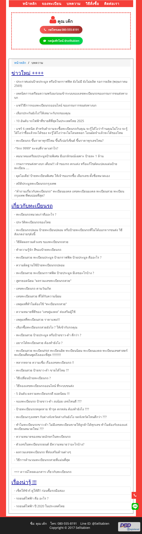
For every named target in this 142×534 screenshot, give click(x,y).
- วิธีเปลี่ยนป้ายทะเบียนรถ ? (32, 378)
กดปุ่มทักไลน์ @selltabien (63, 41)
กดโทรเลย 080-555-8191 (63, 30)
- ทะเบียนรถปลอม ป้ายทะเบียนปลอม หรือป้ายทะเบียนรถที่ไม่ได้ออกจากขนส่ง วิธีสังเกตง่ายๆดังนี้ (68, 232)
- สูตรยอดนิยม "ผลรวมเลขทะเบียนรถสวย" (42, 281)
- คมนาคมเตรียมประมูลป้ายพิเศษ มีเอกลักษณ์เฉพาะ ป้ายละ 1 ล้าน (59, 156)
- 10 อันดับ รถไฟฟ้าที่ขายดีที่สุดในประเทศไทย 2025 (49, 121)
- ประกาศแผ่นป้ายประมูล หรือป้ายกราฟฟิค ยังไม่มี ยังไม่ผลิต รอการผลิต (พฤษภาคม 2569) (70, 83)
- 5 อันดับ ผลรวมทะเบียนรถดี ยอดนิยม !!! (42, 393)
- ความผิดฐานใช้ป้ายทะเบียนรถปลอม (39, 265)
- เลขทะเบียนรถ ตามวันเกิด (32, 288)
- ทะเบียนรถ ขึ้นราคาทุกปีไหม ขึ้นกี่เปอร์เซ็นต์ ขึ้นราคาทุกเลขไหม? (59, 140)
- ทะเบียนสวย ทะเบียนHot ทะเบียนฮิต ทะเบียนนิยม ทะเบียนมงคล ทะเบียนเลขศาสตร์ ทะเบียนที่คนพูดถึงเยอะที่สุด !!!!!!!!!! (71, 352)
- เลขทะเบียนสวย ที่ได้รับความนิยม (37, 296)
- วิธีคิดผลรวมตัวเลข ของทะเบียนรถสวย (41, 242)
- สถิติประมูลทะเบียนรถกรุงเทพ (35, 183)
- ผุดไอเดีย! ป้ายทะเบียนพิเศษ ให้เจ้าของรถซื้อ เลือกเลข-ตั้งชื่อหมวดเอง (62, 176)
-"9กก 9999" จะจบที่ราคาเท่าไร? (36, 148)
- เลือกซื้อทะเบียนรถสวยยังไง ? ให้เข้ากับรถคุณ (45, 327)
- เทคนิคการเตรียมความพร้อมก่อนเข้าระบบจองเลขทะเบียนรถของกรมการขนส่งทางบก (70, 95)
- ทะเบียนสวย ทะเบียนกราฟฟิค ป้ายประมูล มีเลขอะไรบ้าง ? (54, 273)
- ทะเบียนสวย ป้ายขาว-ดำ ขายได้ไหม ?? (41, 370)
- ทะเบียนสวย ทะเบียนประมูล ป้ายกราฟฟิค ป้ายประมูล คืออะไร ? (57, 257)
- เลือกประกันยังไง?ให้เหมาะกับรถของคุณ (42, 113)
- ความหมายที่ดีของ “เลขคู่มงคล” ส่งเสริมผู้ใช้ (45, 312)
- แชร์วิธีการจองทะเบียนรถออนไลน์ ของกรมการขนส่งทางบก (55, 105)
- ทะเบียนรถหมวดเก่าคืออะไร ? (35, 214)
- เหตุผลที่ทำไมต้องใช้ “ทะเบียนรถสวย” (40, 304)
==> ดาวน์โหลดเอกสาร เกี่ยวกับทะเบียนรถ (43, 472)
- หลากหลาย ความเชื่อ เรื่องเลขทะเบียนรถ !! (44, 362)
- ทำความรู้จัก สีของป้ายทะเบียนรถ (37, 249)
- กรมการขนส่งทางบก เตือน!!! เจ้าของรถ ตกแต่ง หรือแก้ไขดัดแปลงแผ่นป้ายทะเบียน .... (65, 166)
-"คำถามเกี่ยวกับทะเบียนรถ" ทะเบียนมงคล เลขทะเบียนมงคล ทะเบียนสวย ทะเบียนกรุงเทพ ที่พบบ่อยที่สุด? (69, 193)
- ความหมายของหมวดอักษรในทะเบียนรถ (42, 436)
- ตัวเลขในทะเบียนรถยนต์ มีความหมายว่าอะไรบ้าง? (49, 444)
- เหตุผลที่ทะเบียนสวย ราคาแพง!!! (37, 319)
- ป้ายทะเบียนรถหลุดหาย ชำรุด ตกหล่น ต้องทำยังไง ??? (51, 409)
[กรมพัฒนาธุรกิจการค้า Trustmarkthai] (129, 526)
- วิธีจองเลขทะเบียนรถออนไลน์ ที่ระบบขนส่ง (44, 386)
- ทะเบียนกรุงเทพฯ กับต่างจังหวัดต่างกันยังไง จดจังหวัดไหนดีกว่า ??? (60, 417)
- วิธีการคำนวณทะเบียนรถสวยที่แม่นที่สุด (42, 460)
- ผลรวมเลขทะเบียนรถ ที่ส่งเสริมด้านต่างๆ (42, 452)
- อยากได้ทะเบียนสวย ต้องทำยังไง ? (38, 343)
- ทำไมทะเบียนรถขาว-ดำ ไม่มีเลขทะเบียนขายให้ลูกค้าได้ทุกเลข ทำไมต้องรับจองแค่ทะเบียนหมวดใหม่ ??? (70, 427)
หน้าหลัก (20, 63)
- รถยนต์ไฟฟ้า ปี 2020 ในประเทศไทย (39, 506)
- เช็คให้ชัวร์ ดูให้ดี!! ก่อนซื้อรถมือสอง (39, 490)
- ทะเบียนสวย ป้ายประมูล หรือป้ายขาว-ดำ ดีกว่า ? (47, 335)
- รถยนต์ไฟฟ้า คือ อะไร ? (31, 498)
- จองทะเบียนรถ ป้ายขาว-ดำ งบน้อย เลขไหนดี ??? (48, 401)
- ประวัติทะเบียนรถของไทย (32, 222)
